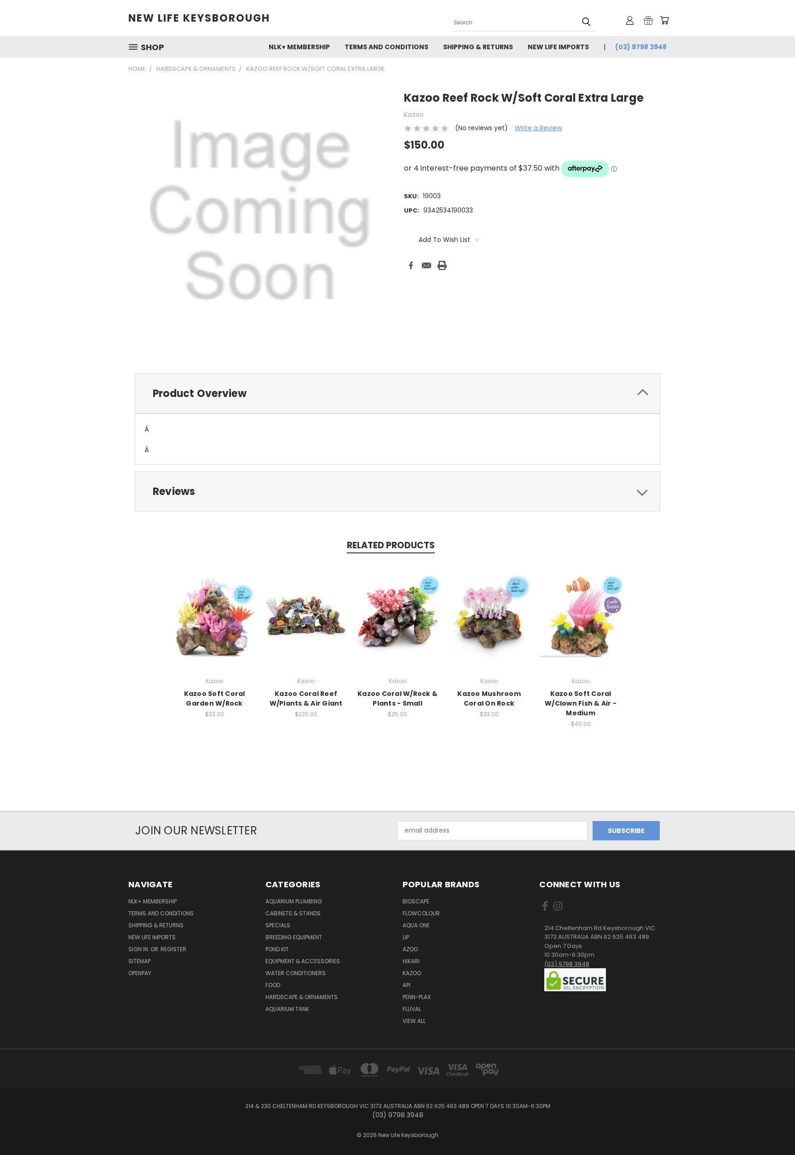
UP (406, 937)
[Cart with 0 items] (664, 20)
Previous (771, 1126)
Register (173, 949)
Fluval (412, 1009)
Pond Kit (277, 949)
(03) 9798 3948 (641, 47)
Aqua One (416, 925)
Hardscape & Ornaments (301, 997)
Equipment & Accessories (302, 961)
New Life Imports (558, 47)
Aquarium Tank (287, 1009)
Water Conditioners (295, 973)
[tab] (397, 394)
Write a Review (538, 127)
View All (414, 1021)
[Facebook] (410, 265)
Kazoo (412, 973)
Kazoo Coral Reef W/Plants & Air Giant (306, 698)
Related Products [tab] (391, 545)
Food (272, 985)
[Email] (426, 265)
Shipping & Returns (478, 47)
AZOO (410, 949)
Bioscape (416, 901)
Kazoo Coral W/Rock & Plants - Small (397, 698)
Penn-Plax (417, 997)
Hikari (411, 961)
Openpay (139, 973)
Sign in (139, 949)
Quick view (214, 615)
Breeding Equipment (293, 937)
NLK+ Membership (299, 47)
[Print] (442, 265)
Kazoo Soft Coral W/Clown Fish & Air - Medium (580, 703)
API (406, 985)
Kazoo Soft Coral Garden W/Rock (214, 698)
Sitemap (139, 961)
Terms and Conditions (386, 47)
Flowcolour (421, 913)
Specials (277, 925)
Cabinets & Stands (293, 913)
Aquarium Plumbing (293, 901)
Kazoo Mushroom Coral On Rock (489, 698)
